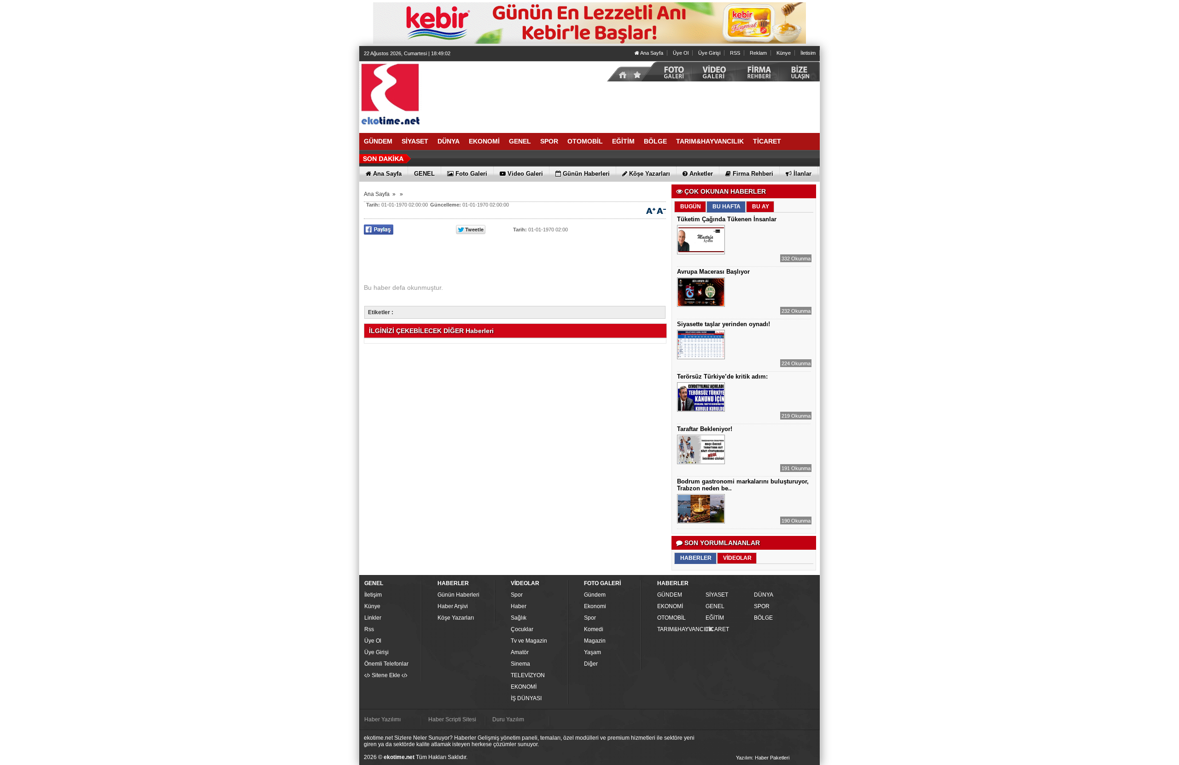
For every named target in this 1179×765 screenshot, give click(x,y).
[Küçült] (661, 210)
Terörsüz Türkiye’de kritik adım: (722, 376)
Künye (783, 53)
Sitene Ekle (386, 675)
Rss (369, 629)
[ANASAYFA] (460, 93)
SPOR (762, 606)
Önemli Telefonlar (386, 664)
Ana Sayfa (651, 53)
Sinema (520, 664)
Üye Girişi (709, 53)
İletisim (808, 53)
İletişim (373, 595)
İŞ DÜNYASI (526, 698)
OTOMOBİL (671, 618)
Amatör (520, 652)
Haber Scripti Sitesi (452, 719)
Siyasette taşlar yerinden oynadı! (723, 324)
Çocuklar (522, 629)
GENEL (715, 606)
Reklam (758, 53)
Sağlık (518, 618)
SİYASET (717, 595)
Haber (518, 606)
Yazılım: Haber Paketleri (762, 757)
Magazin (595, 641)
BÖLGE (763, 618)
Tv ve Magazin (529, 641)
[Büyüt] (650, 210)
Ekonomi (595, 606)
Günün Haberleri (458, 595)
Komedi (593, 629)
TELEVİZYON (528, 675)
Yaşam (592, 652)
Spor (517, 595)
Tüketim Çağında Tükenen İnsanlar (726, 219)
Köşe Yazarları (456, 618)
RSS (735, 53)
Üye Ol (681, 53)
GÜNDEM (669, 595)
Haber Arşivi (453, 606)
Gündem (595, 595)
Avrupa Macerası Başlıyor (713, 271)
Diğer (591, 664)
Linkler (372, 618)
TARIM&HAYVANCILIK (680, 629)
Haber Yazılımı (382, 719)
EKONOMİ (524, 687)
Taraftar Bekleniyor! (704, 429)
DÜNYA (763, 595)
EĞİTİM (715, 618)
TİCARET (717, 629)
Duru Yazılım (508, 719)
